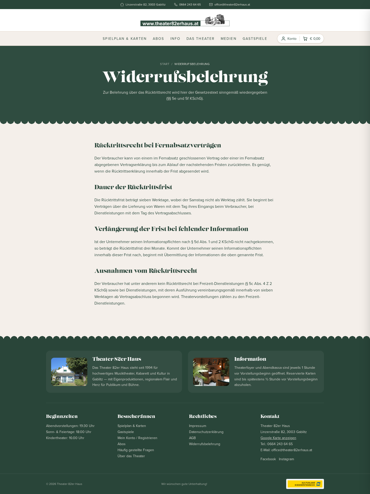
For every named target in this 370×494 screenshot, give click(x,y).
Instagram (286, 459)
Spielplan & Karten (125, 38)
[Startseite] (185, 20)
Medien (229, 38)
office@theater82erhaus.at (232, 5)
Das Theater (201, 38)
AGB (192, 437)
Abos (158, 38)
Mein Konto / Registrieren (137, 437)
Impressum (197, 425)
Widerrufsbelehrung (204, 443)
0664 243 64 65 (190, 5)
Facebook (268, 459)
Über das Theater (131, 455)
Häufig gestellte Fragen (136, 449)
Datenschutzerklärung (206, 431)
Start (164, 64)
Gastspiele (255, 38)
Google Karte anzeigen (278, 437)
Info (175, 38)
